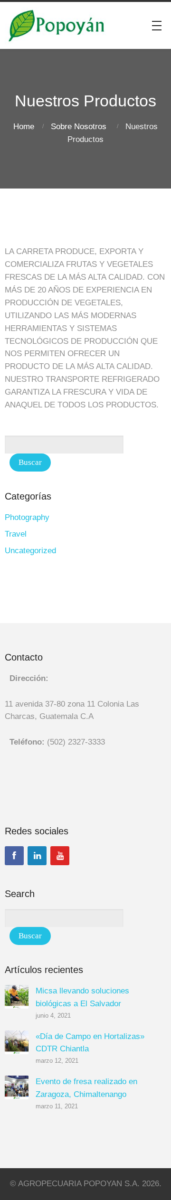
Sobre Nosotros (78, 126)
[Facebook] (14, 855)
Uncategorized (30, 550)
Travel (16, 534)
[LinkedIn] (37, 855)
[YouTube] (59, 855)
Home (23, 126)
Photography (27, 517)
